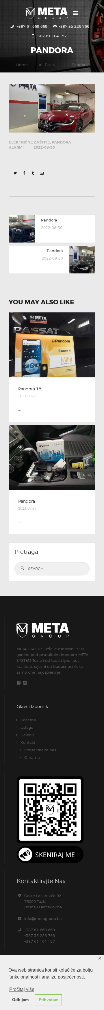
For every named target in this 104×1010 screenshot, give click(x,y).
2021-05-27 (27, 396)
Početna (28, 720)
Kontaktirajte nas (40, 750)
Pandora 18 (29, 389)
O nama (32, 757)
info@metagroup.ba (43, 918)
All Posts (47, 64)
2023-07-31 (27, 508)
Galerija (28, 735)
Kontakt (28, 742)
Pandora (26, 501)
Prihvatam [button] (48, 999)
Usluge (27, 727)
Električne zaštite (29, 142)
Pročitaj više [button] (21, 989)
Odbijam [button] (20, 999)
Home (22, 64)
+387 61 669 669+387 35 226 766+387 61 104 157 (39, 935)
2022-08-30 (44, 147)
